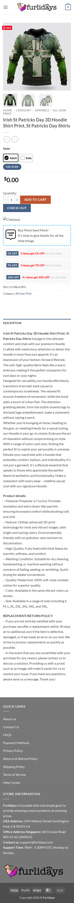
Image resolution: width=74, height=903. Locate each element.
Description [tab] (12, 323)
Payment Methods (16, 743)
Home (7, 110)
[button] (5, 7)
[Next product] (6, 139)
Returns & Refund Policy (20, 759)
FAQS (7, 735)
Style (6, 148)
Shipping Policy (14, 767)
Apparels (42, 110)
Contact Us (11, 727)
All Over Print (23, 293)
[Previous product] (15, 139)
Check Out (17, 208)
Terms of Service (14, 774)
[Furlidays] (37, 7)
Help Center (11, 782)
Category (23, 110)
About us (9, 719)
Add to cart (35, 199)
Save (8, 27)
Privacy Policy (13, 750)
